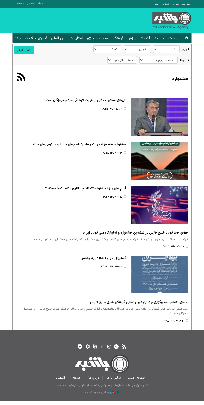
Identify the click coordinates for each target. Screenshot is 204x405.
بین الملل (58, 38)
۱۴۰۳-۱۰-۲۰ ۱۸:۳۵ (173, 247)
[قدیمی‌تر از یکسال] (159, 161)
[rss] (124, 347)
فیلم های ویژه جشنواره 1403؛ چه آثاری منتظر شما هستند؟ (85, 188)
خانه (186, 38)
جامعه (159, 38)
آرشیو (157, 4)
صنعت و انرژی (98, 38)
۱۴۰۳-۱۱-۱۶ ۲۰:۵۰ (112, 153)
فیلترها (184, 60)
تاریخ (185, 49)
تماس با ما (186, 4)
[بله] (80, 347)
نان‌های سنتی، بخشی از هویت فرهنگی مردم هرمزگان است (86, 100)
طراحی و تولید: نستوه (97, 393)
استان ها (76, 38)
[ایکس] (102, 347)
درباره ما (176, 4)
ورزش (131, 38)
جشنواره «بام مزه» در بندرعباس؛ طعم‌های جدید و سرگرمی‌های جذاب (78, 144)
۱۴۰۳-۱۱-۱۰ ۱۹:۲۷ (112, 197)
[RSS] (21, 77)
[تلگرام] (116, 347)
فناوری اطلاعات (36, 38)
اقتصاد (145, 38)
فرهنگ (118, 38)
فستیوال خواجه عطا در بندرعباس (103, 258)
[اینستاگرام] (109, 347)
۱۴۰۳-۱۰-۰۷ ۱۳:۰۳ (111, 267)
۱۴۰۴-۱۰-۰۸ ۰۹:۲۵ (112, 109)
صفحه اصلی (136, 377)
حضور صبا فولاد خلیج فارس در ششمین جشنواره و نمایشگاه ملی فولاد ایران (135, 232)
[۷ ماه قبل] (159, 116)
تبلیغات (166, 4)
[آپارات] (95, 347)
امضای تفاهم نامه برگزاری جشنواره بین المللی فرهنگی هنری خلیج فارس (139, 302)
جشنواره (180, 78)
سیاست (174, 38)
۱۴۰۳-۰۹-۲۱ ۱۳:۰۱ (174, 321)
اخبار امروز (24, 49)
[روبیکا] (87, 347)
